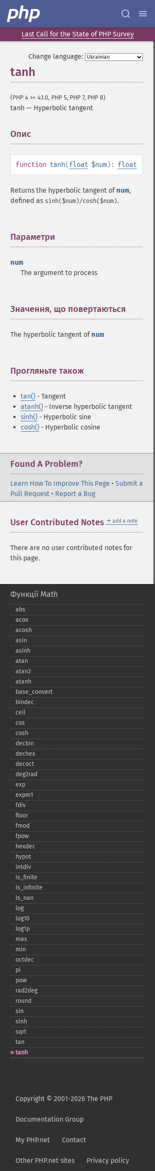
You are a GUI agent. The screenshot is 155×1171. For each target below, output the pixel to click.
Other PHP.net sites (45, 1160)
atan (22, 661)
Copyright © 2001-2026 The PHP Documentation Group (64, 1109)
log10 (23, 918)
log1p (23, 928)
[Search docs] (125, 13)
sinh (21, 1021)
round (23, 1001)
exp (20, 784)
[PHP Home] (24, 13)
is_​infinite (29, 887)
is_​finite (26, 877)
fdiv (21, 805)
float (78, 164)
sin (20, 1011)
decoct (25, 764)
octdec (25, 959)
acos (22, 619)
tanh (22, 1052)
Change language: (55, 56)
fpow (22, 836)
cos (20, 722)
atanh (23, 681)
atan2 (23, 671)
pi (18, 970)
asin (21, 640)
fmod (23, 825)
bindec (25, 702)
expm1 (24, 795)
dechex (25, 753)
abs (20, 609)
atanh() (32, 406)
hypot (23, 856)
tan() (28, 396)
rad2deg (26, 990)
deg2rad (26, 774)
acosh (24, 630)
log (20, 908)
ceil (20, 712)
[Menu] (143, 13)
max (21, 939)
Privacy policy (108, 1160)
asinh (23, 650)
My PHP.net (33, 1140)
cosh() (30, 427)
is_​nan (25, 898)
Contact (74, 1140)
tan (20, 1042)
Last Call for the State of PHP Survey (78, 34)
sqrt (21, 1031)
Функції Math (34, 594)
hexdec (25, 846)
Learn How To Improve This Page (60, 483)
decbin (25, 743)
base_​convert (34, 692)
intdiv (23, 867)
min (21, 949)
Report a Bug (75, 494)
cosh (22, 733)
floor (22, 815)
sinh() (29, 417)
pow (21, 980)
